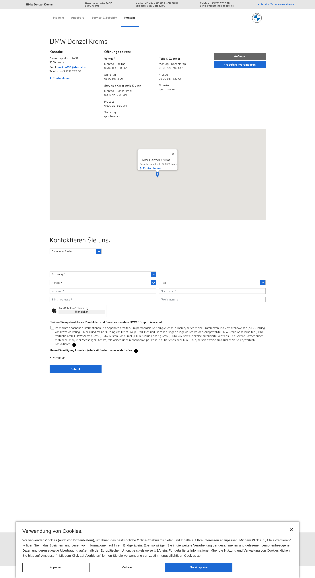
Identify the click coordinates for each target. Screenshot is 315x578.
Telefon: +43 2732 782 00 (215, 3)
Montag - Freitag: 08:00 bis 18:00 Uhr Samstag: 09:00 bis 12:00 (157, 4)
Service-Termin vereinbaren (277, 4)
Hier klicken (81, 311)
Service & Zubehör (104, 17)
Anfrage (239, 56)
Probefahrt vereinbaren (239, 64)
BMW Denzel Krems (39, 4)
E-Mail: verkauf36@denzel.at (217, 5)
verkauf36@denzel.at (72, 67)
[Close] (173, 153)
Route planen (61, 78)
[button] (157, 174)
